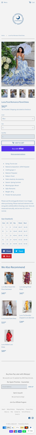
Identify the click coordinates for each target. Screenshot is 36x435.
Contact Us (17, 412)
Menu (5, 2)
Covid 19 (17, 414)
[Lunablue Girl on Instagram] (33, 418)
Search (3, 409)
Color (3, 115)
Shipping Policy (20, 409)
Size (2, 124)
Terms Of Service (26, 412)
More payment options (18, 154)
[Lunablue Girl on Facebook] (29, 418)
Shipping (13, 109)
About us (6, 412)
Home (3, 35)
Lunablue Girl (13, 424)
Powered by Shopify (23, 424)
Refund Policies (11, 409)
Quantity (3, 133)
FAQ (12, 412)
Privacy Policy (29, 409)
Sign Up (30, 387)
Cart (33, 2)
